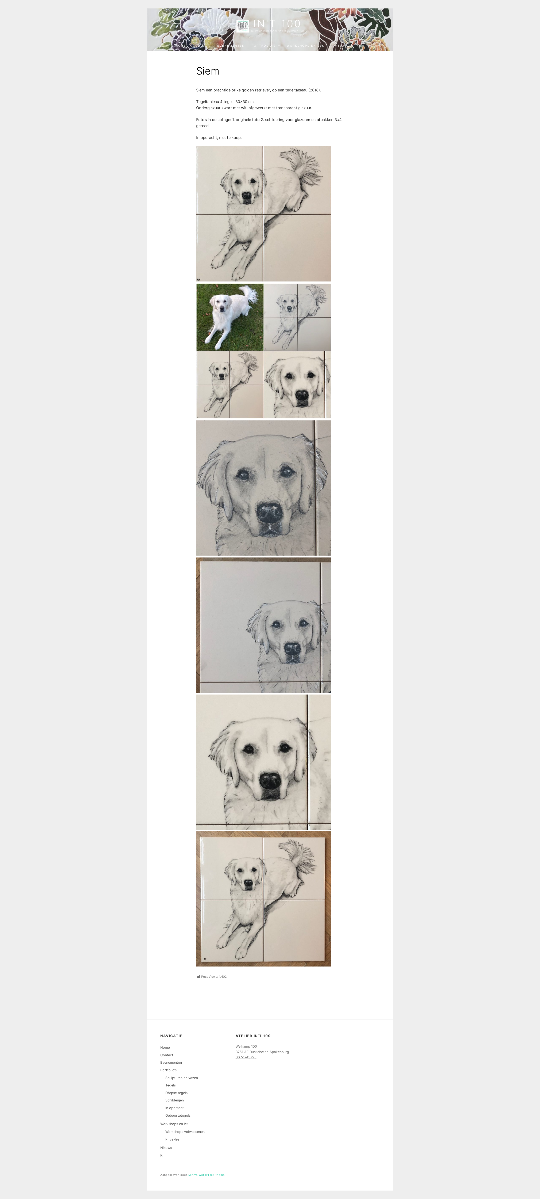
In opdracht (174, 1108)
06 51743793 (246, 1057)
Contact (202, 45)
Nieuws (342, 45)
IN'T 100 (277, 24)
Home (181, 45)
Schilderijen (174, 1100)
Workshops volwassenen (185, 1132)
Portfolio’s (264, 45)
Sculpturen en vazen (181, 1078)
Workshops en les (305, 45)
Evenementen (231, 45)
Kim (359, 45)
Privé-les (172, 1139)
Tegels (170, 1085)
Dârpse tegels (176, 1093)
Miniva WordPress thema (206, 1174)
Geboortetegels (177, 1115)
